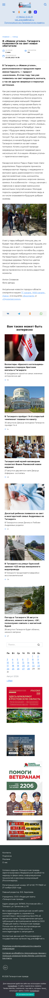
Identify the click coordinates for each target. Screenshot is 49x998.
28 (28, 669)
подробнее (12, 986)
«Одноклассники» (11, 299)
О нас (4, 862)
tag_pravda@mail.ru (24, 20)
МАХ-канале (38, 293)
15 (33, 662)
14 (28, 662)
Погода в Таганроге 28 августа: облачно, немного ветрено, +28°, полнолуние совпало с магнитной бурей (23, 621)
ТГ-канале (26, 293)
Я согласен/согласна (25, 994)
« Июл (9, 681)
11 (12, 662)
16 (38, 662)
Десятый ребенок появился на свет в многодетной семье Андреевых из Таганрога (24, 516)
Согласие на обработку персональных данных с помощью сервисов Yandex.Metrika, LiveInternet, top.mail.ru (24, 955)
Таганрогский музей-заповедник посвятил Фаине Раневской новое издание (23, 464)
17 (8, 666)
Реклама (6, 859)
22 (33, 666)
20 (23, 666)
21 (28, 666)
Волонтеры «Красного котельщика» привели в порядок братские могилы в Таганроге (24, 367)
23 (38, 666)
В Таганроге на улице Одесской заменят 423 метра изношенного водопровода (22, 567)
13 (23, 662)
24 (8, 669)
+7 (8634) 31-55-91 (24, 17)
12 (18, 662)
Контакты (6, 853)
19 (18, 666)
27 (23, 669)
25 (13, 669)
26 (18, 669)
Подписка (7, 856)
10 (8, 662)
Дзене (5, 296)
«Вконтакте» (29, 296)
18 (13, 666)
